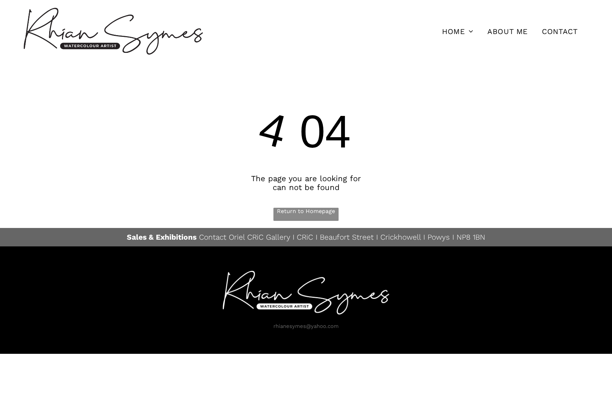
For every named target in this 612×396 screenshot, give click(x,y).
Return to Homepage (306, 211)
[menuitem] (457, 31)
